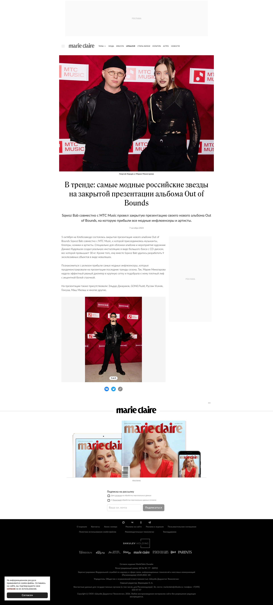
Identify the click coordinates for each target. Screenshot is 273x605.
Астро (166, 46)
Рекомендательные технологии (139, 532)
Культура (156, 46)
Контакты (95, 527)
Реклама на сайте (134, 527)
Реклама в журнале (155, 527)
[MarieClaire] (82, 46)
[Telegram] (149, 522)
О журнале (82, 527)
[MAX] (123, 522)
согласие (118, 495)
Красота (120, 46)
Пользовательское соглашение (182, 527)
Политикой (117, 500)
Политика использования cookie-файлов (97, 532)
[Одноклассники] (141, 522)
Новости (175, 46)
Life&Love (130, 46)
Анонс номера (110, 527)
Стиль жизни (143, 46)
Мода (111, 46)
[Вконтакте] (132, 522)
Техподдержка (169, 532)
